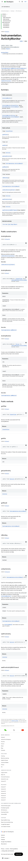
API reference (6, 6)
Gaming (3, 756)
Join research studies (5, 826)
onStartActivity (7, 190)
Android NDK (4, 814)
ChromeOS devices (5, 776)
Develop (12, 11)
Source (2, 743)
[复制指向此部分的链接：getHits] (7, 438)
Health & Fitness (4, 760)
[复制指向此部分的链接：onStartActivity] (12, 569)
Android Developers (5, 11)
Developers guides (5, 807)
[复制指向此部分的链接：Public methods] (14, 401)
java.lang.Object (4, 52)
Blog (2, 748)
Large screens (4, 772)
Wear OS (3, 774)
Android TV (3, 781)
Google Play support (5, 824)
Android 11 (3, 800)
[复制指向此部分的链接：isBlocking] (8, 535)
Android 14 (3, 793)
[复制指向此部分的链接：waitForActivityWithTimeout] (20, 667)
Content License (14, 720)
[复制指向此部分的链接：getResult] (8, 503)
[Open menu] (2, 1)
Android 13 (3, 795)
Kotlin (21, 41)
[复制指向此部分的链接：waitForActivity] (12, 634)
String (13, 115)
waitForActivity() (6, 80)
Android (3, 737)
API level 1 (7, 31)
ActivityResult (8, 624)
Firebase (3, 839)
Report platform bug (5, 820)
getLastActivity (7, 156)
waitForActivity (7, 199)
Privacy (2, 764)
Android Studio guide (5, 805)
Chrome (3, 837)
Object (8, 48)
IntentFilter (14, 105)
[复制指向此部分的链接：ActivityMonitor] (12, 236)
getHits (5, 145)
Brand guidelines (14, 848)
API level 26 (7, 239)
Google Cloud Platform (6, 841)
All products (4, 844)
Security (3, 741)
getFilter (5, 134)
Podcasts (3, 750)
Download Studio (4, 812)
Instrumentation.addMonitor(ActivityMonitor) (13, 68)
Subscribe (18, 854)
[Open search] (19, 1)
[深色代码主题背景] (26, 243)
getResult (5, 167)
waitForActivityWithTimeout (10, 210)
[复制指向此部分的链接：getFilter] (7, 406)
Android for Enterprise (6, 739)
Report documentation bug (7, 822)
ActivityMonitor (7, 98)
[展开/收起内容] (7, 14)
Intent (13, 190)
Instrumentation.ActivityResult (10, 106)
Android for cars (4, 779)
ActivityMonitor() (6, 596)
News (2, 746)
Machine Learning (5, 758)
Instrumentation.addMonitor (9, 330)
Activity (8, 152)
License (7, 848)
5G (1, 766)
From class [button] (10, 224)
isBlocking (5, 177)
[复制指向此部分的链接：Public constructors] (18, 232)
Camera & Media (4, 762)
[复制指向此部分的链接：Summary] (9, 90)
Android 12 (3, 797)
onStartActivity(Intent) (8, 256)
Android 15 (3, 791)
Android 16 (3, 789)
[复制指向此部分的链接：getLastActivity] (12, 471)
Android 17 (3, 787)
